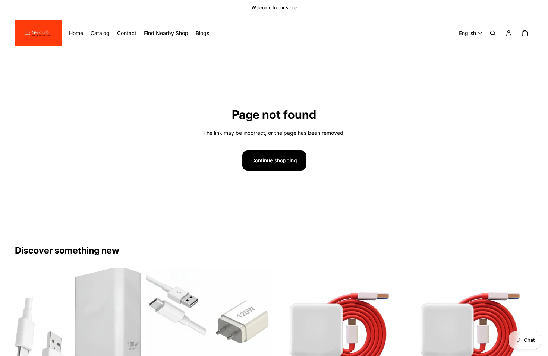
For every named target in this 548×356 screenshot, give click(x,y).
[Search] (493, 33)
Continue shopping (274, 160)
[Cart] (525, 33)
